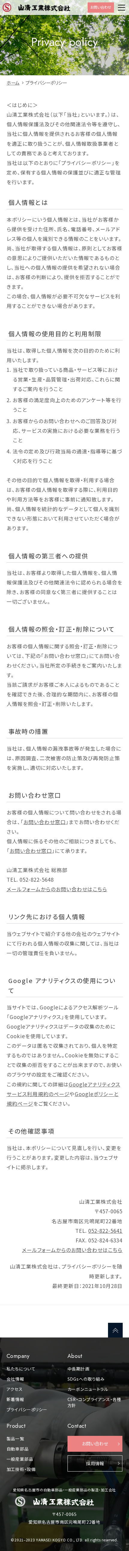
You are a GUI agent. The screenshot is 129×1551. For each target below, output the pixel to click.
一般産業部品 (20, 1459)
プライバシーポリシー (27, 1409)
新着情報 (15, 1399)
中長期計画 (79, 1369)
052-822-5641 (105, 1230)
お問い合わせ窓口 (44, 822)
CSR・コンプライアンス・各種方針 (95, 1402)
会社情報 (15, 1379)
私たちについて (21, 1369)
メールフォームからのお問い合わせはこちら (57, 889)
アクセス (15, 1389)
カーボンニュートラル (88, 1389)
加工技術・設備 (21, 1469)
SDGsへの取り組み (86, 1379)
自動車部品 (18, 1449)
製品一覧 (15, 1439)
